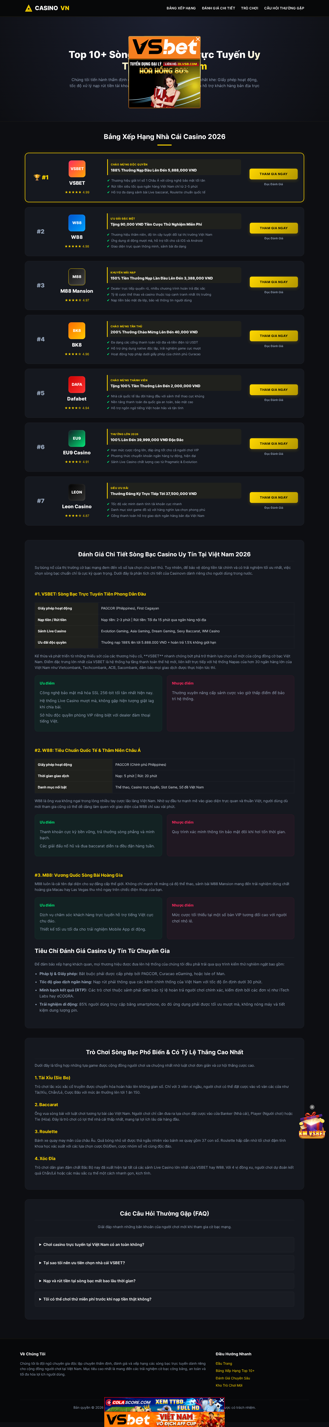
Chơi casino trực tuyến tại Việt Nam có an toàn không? (93, 1244)
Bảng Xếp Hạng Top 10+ (235, 1371)
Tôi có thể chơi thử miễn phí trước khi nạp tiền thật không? (97, 1299)
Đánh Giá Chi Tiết (218, 8)
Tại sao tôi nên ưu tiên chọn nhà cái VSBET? (84, 1262)
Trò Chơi (249, 8)
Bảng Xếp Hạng (181, 8)
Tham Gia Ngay (274, 174)
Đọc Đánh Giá (273, 184)
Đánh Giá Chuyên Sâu (233, 1378)
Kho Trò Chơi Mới (229, 1385)
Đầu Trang (224, 1363)
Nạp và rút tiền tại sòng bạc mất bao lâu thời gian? (89, 1280)
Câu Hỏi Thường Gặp (284, 8)
